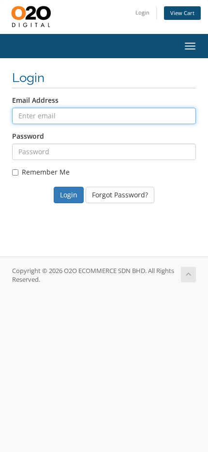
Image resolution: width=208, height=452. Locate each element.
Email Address (35, 100)
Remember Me (46, 172)
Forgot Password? (120, 194)
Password (28, 136)
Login (142, 12)
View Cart (182, 12)
